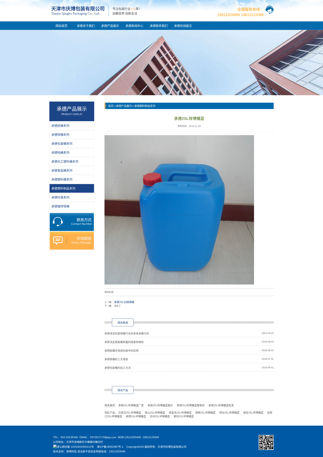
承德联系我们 (159, 25)
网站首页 (61, 25)
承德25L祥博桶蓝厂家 (131, 405)
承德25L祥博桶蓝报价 (160, 405)
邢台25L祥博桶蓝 (229, 412)
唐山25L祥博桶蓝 (155, 412)
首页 (110, 105)
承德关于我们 (86, 25)
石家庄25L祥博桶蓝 (129, 412)
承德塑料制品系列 (144, 105)
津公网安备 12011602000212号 (75, 446)
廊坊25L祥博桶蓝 (184, 416)
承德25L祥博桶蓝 (136, 416)
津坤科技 (71, 451)
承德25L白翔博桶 (124, 302)
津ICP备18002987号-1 (110, 446)
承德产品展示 (110, 25)
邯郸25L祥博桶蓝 (205, 412)
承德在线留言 (183, 25)
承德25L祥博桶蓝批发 (221, 405)
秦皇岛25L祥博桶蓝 (180, 412)
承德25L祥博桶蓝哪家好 (191, 405)
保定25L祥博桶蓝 (253, 412)
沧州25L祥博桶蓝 (160, 416)
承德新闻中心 (134, 25)
